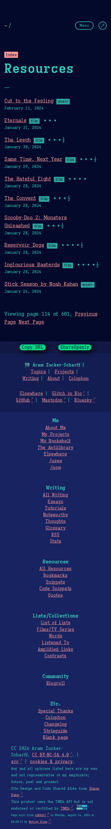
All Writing (55, 495)
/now (55, 467)
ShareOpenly (74, 347)
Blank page (55, 737)
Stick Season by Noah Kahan (41, 284)
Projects (64, 372)
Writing (30, 378)
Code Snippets (55, 588)
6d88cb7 (40, 815)
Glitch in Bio (67, 393)
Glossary (55, 528)
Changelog (55, 724)
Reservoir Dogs (24, 245)
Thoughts (55, 521)
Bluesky (83, 400)
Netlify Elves (38, 822)
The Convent (20, 198)
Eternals (15, 120)
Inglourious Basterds (32, 264)
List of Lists (56, 623)
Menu (84, 25)
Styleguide (55, 731)
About (53, 378)
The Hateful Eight (27, 178)
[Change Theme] (103, 26)
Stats (55, 541)
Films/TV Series (55, 629)
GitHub (23, 400)
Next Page (31, 322)
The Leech (17, 139)
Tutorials (55, 508)
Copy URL (32, 347)
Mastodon (52, 400)
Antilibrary (55, 447)
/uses (55, 461)
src (15, 761)
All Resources (55, 569)
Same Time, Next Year (33, 159)
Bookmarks (55, 575)
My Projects (55, 434)
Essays (55, 502)
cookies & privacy (51, 761)
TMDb (65, 808)
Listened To (55, 642)
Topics (38, 372)
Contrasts (55, 656)
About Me (55, 428)
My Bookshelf (55, 441)
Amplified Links (55, 649)
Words (55, 636)
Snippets (55, 582)
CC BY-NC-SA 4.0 (50, 755)
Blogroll (55, 683)
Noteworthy (55, 515)
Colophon (79, 378)
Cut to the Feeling (28, 100)
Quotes (55, 595)
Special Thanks (55, 711)
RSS (55, 535)
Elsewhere (31, 393)
